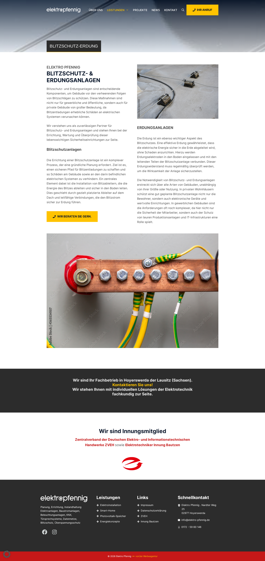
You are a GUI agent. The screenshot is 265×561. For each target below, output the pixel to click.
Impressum (147, 505)
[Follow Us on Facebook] (44, 532)
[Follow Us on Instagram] (54, 532)
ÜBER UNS (96, 10)
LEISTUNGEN (115, 10)
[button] (182, 10)
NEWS (156, 10)
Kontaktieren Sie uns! (132, 384)
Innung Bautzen (150, 521)
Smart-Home (107, 510)
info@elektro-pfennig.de (195, 519)
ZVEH (144, 516)
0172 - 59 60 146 (191, 526)
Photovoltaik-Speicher (113, 516)
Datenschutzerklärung (153, 510)
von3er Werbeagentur (146, 556)
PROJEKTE (140, 10)
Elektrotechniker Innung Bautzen (152, 445)
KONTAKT (170, 10)
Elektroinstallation (110, 505)
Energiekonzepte (110, 521)
